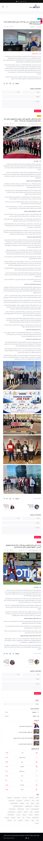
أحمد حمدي (24, 797)
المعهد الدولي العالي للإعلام (18, 806)
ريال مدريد (28, 817)
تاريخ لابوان (25, 812)
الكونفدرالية (22, 803)
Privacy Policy (11, 838)
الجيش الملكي (26, 800)
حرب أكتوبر (24, 814)
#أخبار (39, 19)
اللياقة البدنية (36, 806)
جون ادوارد (30, 814)
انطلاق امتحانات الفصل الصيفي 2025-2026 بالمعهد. (23, 738)
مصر (15, 820)
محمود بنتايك (20, 820)
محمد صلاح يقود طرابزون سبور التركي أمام (30, 506)
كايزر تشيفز (7, 817)
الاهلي (33, 800)
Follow (6, 712)
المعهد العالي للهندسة (34, 809)
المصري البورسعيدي (28, 806)
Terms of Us (5, 838)
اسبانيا (37, 800)
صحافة (19, 817)
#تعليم (39, 116)
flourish (37, 797)
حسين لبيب (18, 814)
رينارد (23, 817)
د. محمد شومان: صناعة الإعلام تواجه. (26, 726)
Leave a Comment (37, 498)
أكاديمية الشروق (17, 797)
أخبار (32, 736)
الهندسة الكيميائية (21, 809)
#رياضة (39, 542)
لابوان (37, 820)
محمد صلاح (27, 820)
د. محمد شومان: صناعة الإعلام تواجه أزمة (6, 506)
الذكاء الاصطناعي (11, 800)
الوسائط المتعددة (12, 809)
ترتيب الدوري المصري (11, 812)
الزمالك (37, 803)
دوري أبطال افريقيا (11, 814)
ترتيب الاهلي (19, 812)
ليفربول (33, 820)
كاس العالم (13, 817)
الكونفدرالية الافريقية (14, 803)
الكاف (27, 803)
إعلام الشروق (10, 797)
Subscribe (6, 716)
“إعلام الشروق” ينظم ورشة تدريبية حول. (25, 732)
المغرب (27, 809)
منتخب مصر (9, 820)
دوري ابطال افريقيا (35, 817)
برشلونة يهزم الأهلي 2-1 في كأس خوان (31, 661)
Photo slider (31, 797)
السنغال (32, 803)
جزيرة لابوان (36, 814)
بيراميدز (31, 812)
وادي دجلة (36, 823)
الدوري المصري (19, 800)
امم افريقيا (36, 812)
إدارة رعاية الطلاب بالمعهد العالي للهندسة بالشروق (6, 661)
